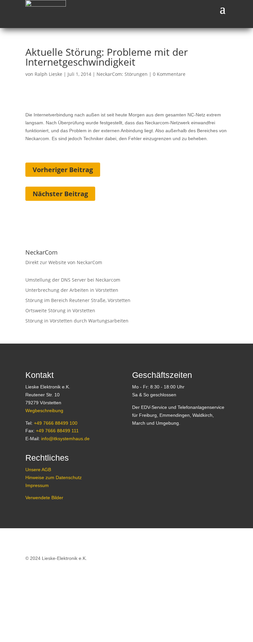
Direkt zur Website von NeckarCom (63, 262)
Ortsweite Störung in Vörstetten (60, 310)
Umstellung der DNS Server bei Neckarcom (72, 280)
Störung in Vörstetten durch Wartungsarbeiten (76, 321)
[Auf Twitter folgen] (152, 458)
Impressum (37, 485)
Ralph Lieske (48, 74)
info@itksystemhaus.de (65, 438)
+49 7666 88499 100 (55, 423)
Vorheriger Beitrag (63, 169)
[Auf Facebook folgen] (137, 458)
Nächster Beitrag (60, 193)
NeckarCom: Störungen (122, 74)
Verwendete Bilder (44, 497)
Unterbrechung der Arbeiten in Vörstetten (71, 290)
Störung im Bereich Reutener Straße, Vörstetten (77, 300)
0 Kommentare (169, 74)
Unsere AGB (38, 469)
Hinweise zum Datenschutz (53, 477)
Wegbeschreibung (44, 410)
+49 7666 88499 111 (57, 430)
